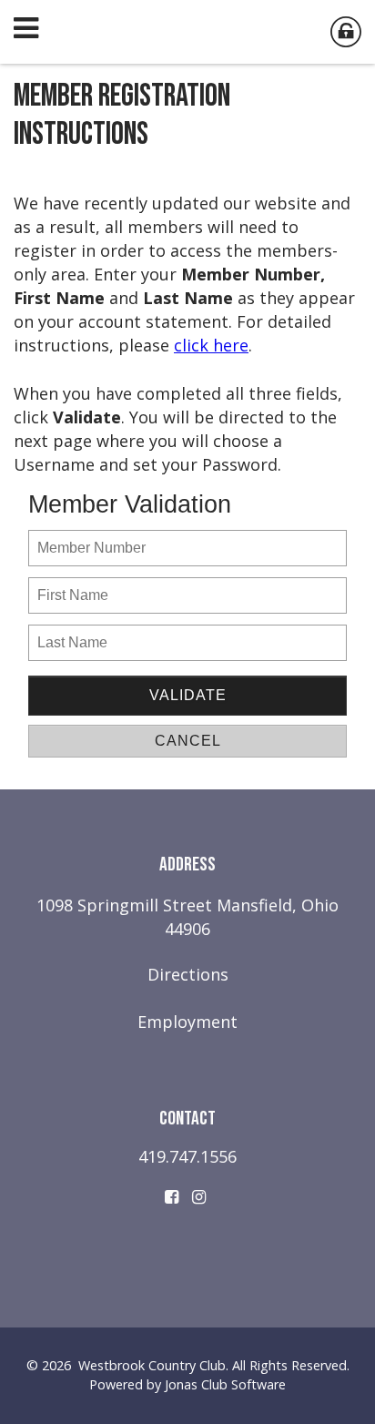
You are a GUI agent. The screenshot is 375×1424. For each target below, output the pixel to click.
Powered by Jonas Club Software (187, 1384)
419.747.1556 (187, 1156)
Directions (187, 974)
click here (211, 345)
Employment (187, 1021)
